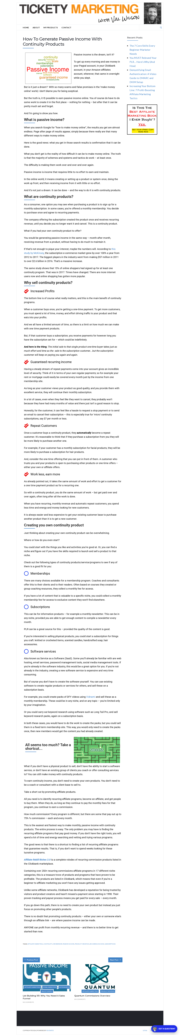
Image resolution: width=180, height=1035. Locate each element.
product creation (82, 944)
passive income (68, 944)
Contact (66, 27)
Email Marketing (49, 987)
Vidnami (90, 696)
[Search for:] (151, 27)
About (36, 27)
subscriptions (110, 944)
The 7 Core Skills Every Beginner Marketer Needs (142, 49)
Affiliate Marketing (32, 987)
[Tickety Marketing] (90, 14)
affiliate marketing (35, 944)
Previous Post (32, 960)
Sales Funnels (47, 991)
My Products (50, 27)
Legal (145, 1030)
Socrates (50, 1030)
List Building (64, 987)
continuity (47, 944)
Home (26, 27)
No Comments (28, 1002)
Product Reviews (107, 991)
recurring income (97, 944)
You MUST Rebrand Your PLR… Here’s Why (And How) (143, 61)
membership (57, 944)
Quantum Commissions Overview (92, 996)
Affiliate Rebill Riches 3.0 (37, 859)
